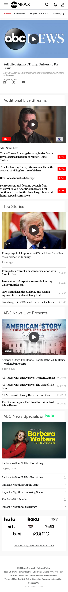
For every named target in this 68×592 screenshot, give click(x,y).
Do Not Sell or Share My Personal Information (40, 579)
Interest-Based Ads (19, 575)
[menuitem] (19, 13)
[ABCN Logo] (20, 4)
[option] (16, 13)
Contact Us (33, 582)
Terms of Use (11, 579)
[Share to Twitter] (13, 82)
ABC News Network (26, 568)
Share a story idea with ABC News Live (34, 545)
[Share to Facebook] (4, 82)
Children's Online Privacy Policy (48, 571)
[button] (6, 4)
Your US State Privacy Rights (17, 571)
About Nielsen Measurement (43, 575)
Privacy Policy (43, 568)
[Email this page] (23, 82)
